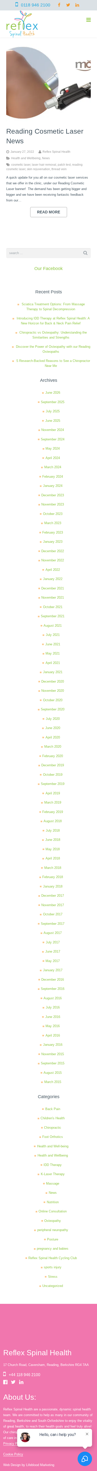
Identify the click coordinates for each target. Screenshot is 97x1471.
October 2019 (52, 774)
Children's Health (53, 1118)
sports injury (52, 1267)
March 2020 (52, 746)
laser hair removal (44, 164)
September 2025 (52, 402)
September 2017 (52, 924)
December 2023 (52, 495)
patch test (64, 164)
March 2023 (52, 523)
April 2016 (53, 1035)
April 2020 (53, 737)
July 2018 (53, 830)
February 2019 (52, 812)
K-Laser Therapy (53, 1174)
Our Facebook (48, 268)
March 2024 (52, 467)
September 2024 (52, 439)
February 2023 (52, 532)
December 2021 (52, 588)
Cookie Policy (13, 1454)
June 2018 (52, 840)
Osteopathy (52, 1221)
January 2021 (52, 672)
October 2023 (52, 514)
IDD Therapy (53, 1165)
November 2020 (52, 691)
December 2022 (52, 551)
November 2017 (52, 905)
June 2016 (52, 1017)
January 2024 (52, 486)
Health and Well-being (52, 1146)
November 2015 (52, 1054)
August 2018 (53, 821)
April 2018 (53, 858)
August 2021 (53, 625)
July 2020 (53, 719)
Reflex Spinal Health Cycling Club (52, 1258)
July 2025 (53, 411)
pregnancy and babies (52, 1248)
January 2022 (52, 579)
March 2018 (52, 868)
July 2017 (53, 942)
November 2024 (52, 430)
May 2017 (53, 961)
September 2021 (52, 616)
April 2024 (53, 458)
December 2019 (52, 765)
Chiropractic (52, 1127)
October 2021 (52, 607)
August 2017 (53, 933)
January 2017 (52, 970)
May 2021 (53, 653)
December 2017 (52, 895)
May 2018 (53, 849)
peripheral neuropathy (52, 1230)
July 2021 (53, 635)
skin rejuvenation (38, 169)
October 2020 (52, 700)
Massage (52, 1183)
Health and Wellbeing (26, 158)
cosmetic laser (20, 164)
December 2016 (52, 979)
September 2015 (52, 1063)
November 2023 (52, 504)
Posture (52, 1239)
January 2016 (52, 1044)
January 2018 (52, 886)
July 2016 (53, 1007)
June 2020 (52, 728)
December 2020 (52, 681)
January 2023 (52, 541)
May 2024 (53, 448)
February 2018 (52, 877)
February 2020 (52, 756)
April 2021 (53, 663)
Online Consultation (53, 1211)
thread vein (59, 169)
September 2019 (52, 784)
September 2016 (52, 989)
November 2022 (52, 560)
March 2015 (52, 1082)
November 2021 (52, 597)
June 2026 (52, 392)
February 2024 (52, 476)
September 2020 (52, 709)
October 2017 (52, 914)
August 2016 (53, 998)
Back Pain (52, 1109)
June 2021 (52, 644)
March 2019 (52, 802)
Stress (52, 1276)
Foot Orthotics (52, 1137)
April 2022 (53, 570)
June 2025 (52, 421)
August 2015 (53, 1073)
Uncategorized (52, 1286)
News (46, 158)
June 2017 (52, 951)
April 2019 (53, 793)
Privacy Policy (13, 1443)
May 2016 (53, 1026)
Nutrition (53, 1202)
